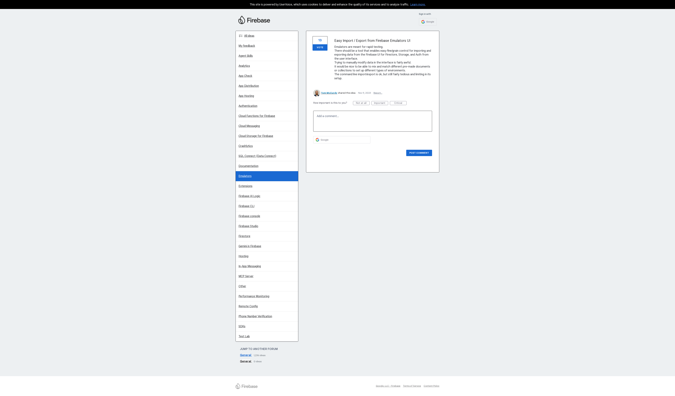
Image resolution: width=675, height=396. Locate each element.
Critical (400, 103)
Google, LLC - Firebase (388, 385)
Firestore (244, 236)
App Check (245, 76)
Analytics (244, 66)
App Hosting (246, 96)
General (246, 355)
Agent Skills (246, 56)
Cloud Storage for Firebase (256, 136)
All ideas (249, 36)
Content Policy (431, 385)
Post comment (419, 152)
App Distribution (249, 86)
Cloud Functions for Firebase (257, 116)
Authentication (248, 106)
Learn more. (418, 4)
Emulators (245, 176)
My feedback (247, 46)
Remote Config (248, 306)
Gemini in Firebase (250, 246)
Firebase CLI (246, 206)
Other (242, 286)
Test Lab (244, 336)
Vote (320, 47)
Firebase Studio (248, 226)
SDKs (242, 326)
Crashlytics (246, 146)
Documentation (248, 166)
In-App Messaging (250, 266)
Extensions (245, 186)
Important (381, 103)
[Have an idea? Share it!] (254, 20)
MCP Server (246, 276)
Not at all (363, 103)
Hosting (243, 256)
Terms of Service (412, 385)
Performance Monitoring (254, 296)
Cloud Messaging (249, 126)
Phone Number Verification (255, 316)
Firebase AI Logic (249, 196)
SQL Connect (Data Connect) (257, 156)
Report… (378, 92)
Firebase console (249, 216)
